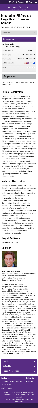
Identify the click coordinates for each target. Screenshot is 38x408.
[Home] (19, 6)
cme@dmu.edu (6, 388)
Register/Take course (11, 371)
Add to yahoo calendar (28, 63)
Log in (12, 2)
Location (6, 361)
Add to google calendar (25, 63)
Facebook (29, 381)
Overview (6, 33)
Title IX (7, 399)
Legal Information (18, 399)
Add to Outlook (34, 63)
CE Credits (7, 366)
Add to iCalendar (31, 63)
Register (21, 2)
